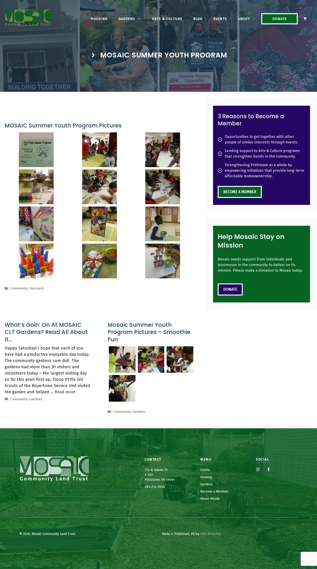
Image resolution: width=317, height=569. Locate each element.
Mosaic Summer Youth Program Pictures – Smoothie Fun (149, 332)
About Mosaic (210, 499)
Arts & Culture (167, 19)
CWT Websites (210, 534)
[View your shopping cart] (305, 18)
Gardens (127, 19)
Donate (279, 19)
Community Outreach (27, 288)
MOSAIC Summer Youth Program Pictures (63, 125)
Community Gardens (26, 399)
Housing (99, 19)
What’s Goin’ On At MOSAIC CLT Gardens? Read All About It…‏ (46, 332)
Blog (197, 19)
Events (220, 19)
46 (163, 487)
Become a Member (239, 192)
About (244, 19)
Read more (65, 391)
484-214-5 (152, 487)
